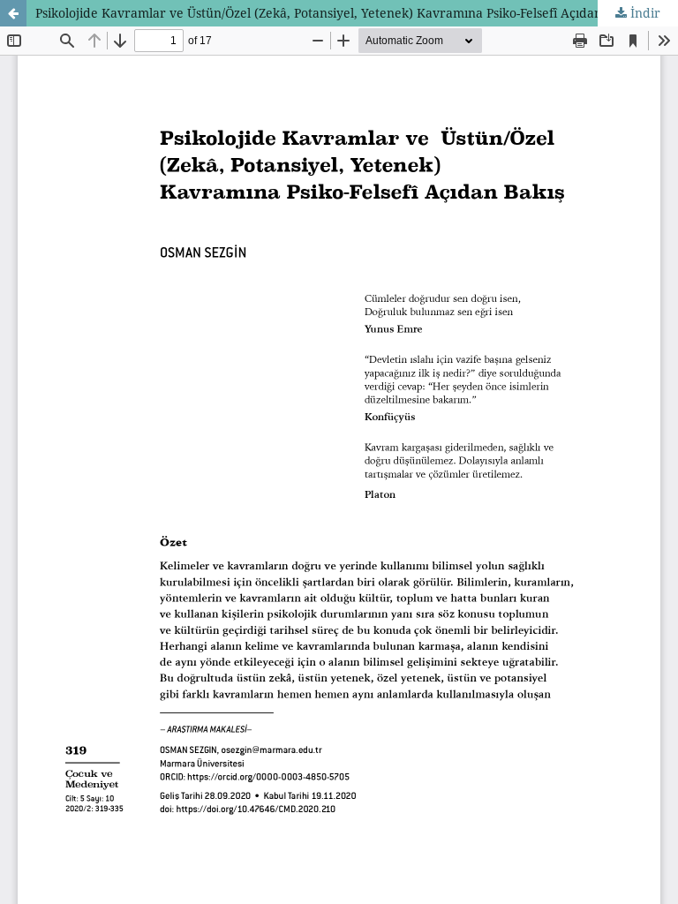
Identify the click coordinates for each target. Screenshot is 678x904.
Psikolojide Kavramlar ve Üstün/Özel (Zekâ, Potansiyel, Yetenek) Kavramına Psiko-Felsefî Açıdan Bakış (336, 12)
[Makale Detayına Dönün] (13, 13)
